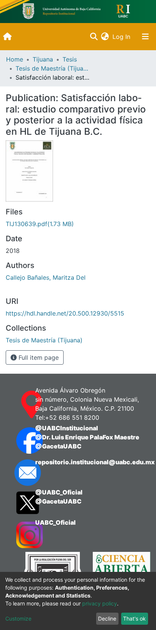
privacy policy (99, 603)
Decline (107, 618)
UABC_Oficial (55, 522)
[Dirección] (18, 405)
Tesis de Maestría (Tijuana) (53, 68)
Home (14, 59)
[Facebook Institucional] (18, 440)
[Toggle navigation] (145, 36)
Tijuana (43, 59)
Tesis (69, 59)
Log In (122, 36)
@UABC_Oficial (59, 492)
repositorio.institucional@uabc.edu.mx (95, 462)
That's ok (134, 618)
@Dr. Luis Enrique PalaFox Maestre (87, 437)
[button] (104, 36)
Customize (18, 618)
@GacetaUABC (58, 446)
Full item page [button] (38, 357)
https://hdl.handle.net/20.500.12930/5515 (65, 313)
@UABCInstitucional (66, 428)
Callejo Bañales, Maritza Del (46, 277)
